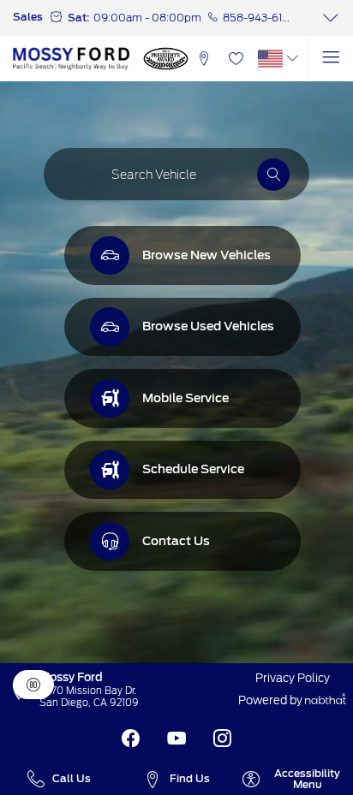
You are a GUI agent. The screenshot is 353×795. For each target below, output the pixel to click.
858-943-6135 (258, 17)
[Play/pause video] (33, 684)
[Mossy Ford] (71, 58)
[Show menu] (330, 58)
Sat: (78, 17)
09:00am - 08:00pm (147, 17)
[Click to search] (273, 174)
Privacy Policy (292, 678)
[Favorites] (235, 58)
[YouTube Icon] (177, 739)
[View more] (330, 18)
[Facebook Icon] (131, 739)
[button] (203, 58)
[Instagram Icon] (222, 739)
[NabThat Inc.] (325, 700)
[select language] (292, 58)
